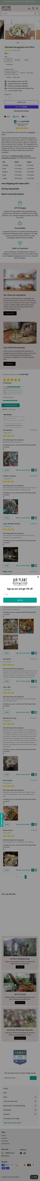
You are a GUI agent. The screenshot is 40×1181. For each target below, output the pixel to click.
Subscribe (20, 600)
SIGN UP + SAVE (2, 820)
